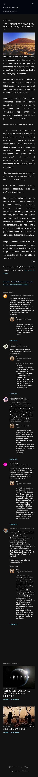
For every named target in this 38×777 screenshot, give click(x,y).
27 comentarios (15, 699)
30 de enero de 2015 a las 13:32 (24, 295)
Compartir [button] (6, 282)
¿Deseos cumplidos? (14, 729)
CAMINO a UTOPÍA (11, 7)
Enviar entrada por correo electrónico (22, 282)
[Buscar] (33, 3)
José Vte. (12, 528)
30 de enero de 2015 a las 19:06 (19, 399)
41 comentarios (15, 732)
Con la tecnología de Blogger (20, 767)
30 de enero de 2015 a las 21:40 (19, 465)
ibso (17, 318)
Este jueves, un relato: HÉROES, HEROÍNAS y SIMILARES (16, 693)
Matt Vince (25, 771)
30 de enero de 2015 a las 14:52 (19, 346)
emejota (12, 295)
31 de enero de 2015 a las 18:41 (25, 528)
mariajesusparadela (15, 345)
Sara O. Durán (14, 463)
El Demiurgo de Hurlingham (18, 398)
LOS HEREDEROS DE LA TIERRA (19, 285)
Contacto (7, 11)
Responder (13, 340)
